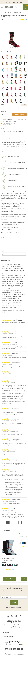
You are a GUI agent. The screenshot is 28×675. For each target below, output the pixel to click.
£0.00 (25, 8)
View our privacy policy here (13, 607)
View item (9, 579)
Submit (14, 602)
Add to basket (19, 114)
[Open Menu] (2, 7)
